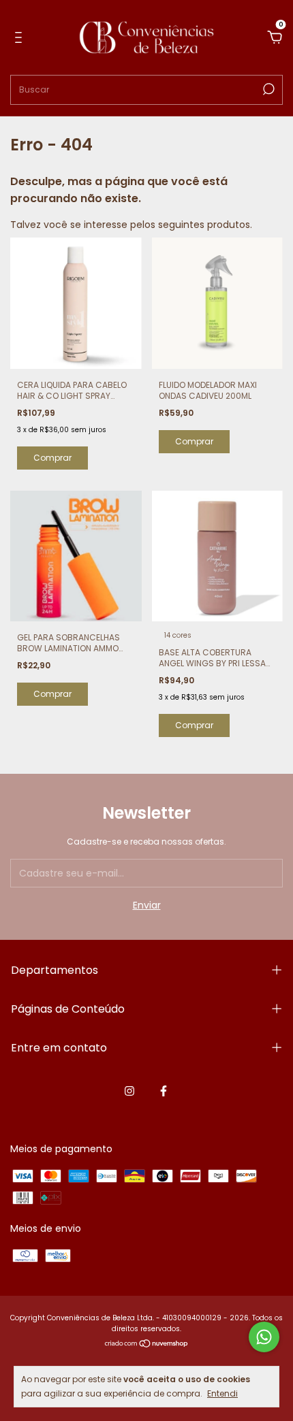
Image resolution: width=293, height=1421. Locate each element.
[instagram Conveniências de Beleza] (129, 1091)
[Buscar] (267, 89)
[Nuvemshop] (146, 1345)
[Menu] (20, 38)
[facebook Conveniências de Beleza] (163, 1091)
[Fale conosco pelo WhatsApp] (264, 1337)
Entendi (222, 1393)
